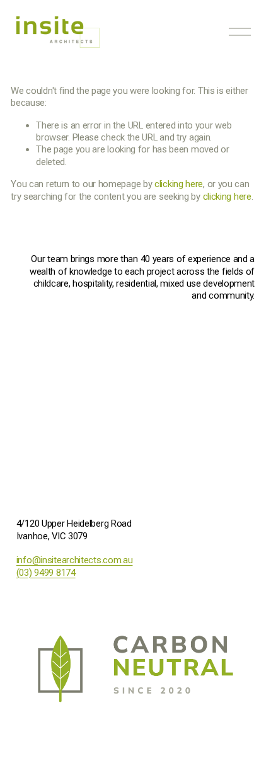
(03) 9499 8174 (46, 572)
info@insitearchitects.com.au (74, 560)
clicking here (178, 184)
